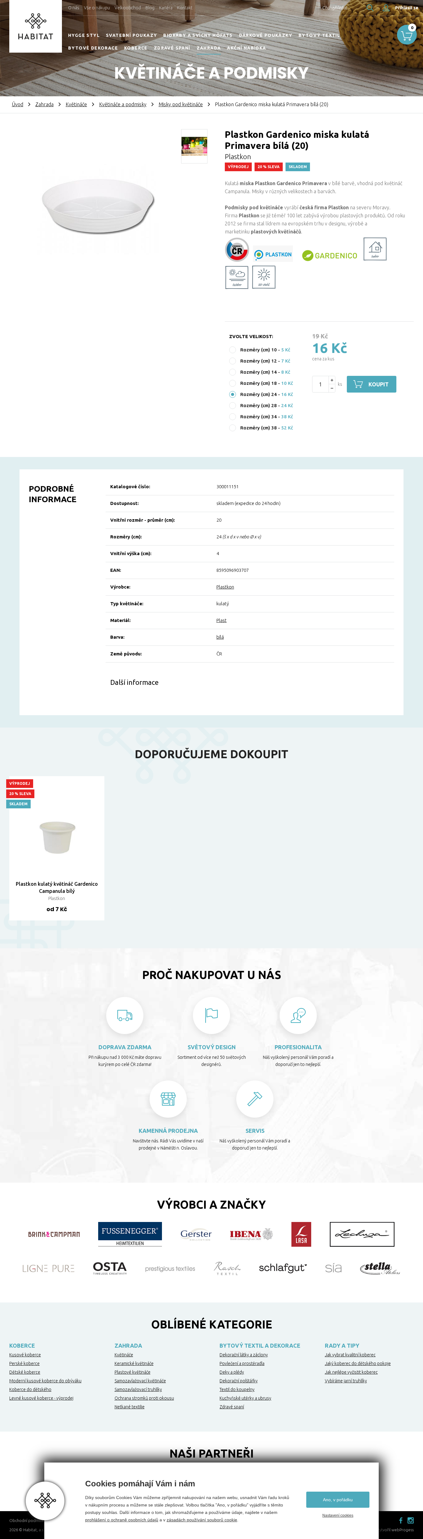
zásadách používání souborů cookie (202, 1519)
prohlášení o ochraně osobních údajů (121, 1519)
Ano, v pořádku (338, 1499)
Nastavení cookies (337, 1515)
